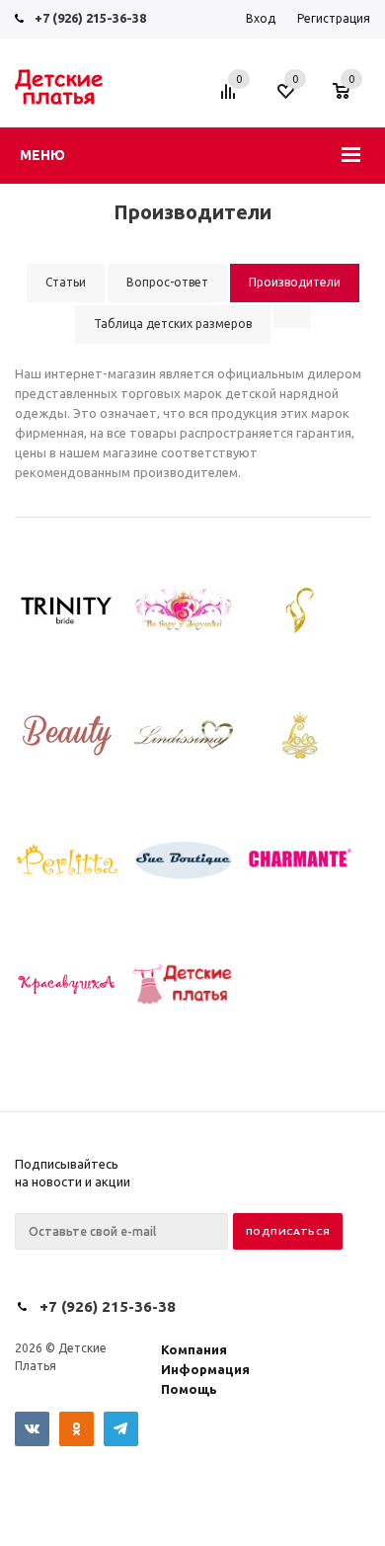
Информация (205, 1369)
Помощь (189, 1389)
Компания (194, 1349)
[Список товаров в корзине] (351, 100)
